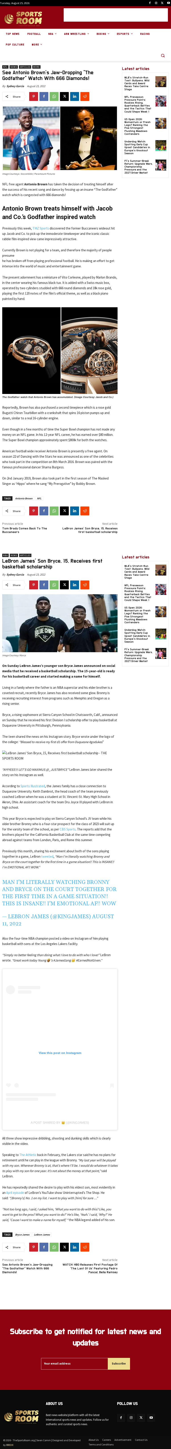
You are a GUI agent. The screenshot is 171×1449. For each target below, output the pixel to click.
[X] (162, 3)
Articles (25, 67)
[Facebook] (150, 3)
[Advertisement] (116, 15)
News (13, 67)
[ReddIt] (84, 96)
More (36, 67)
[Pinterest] (33, 96)
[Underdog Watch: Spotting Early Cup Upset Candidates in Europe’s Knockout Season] (160, 145)
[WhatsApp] (54, 96)
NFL (5, 67)
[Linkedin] (74, 96)
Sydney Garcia (15, 86)
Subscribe (119, 1363)
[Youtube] (168, 3)
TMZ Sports (41, 228)
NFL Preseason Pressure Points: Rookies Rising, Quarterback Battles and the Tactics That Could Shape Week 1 (137, 104)
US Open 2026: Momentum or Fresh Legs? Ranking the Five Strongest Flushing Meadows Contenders (137, 126)
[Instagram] (156, 3)
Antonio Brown (24, 498)
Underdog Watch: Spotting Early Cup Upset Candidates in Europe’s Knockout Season (137, 147)
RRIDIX (9, 1445)
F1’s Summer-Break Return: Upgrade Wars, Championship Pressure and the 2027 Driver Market (138, 167)
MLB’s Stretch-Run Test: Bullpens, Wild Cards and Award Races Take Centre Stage (136, 83)
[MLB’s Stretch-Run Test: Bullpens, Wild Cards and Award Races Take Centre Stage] (160, 81)
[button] (162, 55)
